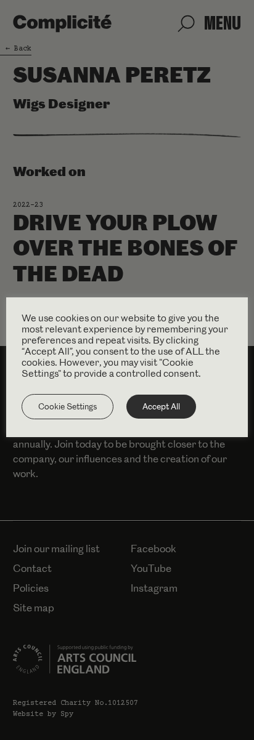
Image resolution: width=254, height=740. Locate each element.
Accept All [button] (161, 406)
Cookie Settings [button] (67, 406)
